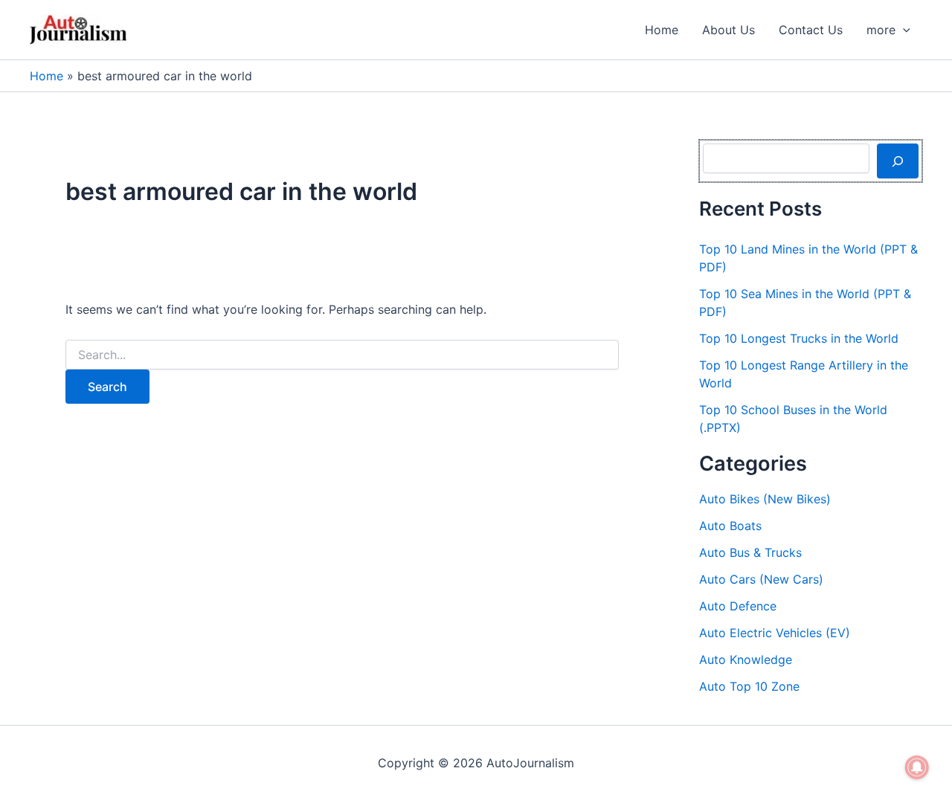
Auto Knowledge (745, 659)
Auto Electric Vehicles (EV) (774, 632)
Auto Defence (737, 606)
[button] (902, 29)
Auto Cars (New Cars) (761, 579)
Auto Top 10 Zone (749, 686)
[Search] (898, 160)
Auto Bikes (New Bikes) (765, 498)
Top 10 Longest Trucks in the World (798, 338)
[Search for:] (342, 355)
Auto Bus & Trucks (750, 552)
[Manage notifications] (917, 767)
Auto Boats (730, 525)
